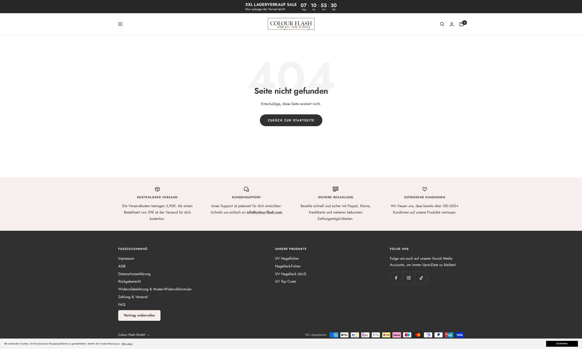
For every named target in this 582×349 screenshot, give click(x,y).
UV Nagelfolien (287, 258)
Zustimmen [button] (562, 343)
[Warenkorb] (461, 24)
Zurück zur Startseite (291, 120)
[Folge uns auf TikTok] (421, 278)
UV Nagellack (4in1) (290, 273)
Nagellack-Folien (288, 266)
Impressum (126, 258)
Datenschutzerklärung (134, 273)
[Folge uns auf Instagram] (408, 278)
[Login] (452, 24)
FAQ (121, 304)
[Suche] (442, 24)
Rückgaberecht (129, 281)
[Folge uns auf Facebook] (396, 278)
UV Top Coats (285, 281)
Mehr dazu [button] (127, 343)
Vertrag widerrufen (139, 315)
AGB (121, 266)
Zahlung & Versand (133, 296)
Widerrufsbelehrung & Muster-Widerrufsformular (155, 289)
